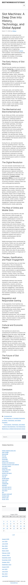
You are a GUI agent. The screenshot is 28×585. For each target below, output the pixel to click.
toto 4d (4, 476)
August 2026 (5, 539)
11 (7, 523)
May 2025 (4, 574)
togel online (5, 461)
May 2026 (5, 546)
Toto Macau (5, 471)
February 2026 (6, 553)
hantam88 (5, 459)
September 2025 (6, 564)
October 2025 (6, 562)
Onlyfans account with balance (10, 464)
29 (21, 528)
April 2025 (5, 576)
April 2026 (5, 548)
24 (3, 528)
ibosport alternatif (7, 494)
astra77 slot (5, 497)
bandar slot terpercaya (8, 462)
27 (14, 528)
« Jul (13, 534)
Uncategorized (8, 416)
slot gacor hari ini (6, 487)
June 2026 (5, 543)
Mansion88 (5, 454)
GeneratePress (14, 582)
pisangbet (4, 468)
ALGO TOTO (5, 499)
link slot (4, 456)
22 (20, 526)
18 (7, 526)
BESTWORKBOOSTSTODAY (13, 2)
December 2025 (6, 557)
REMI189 (4, 485)
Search (4, 506)
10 (3, 523)
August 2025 (5, 567)
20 (14, 526)
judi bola (4, 457)
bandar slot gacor (7, 473)
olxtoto (21, 51)
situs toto (4, 482)
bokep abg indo (6, 469)
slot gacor (4, 475)
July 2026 (4, 541)
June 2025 (5, 571)
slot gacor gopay (6, 466)
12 (10, 523)
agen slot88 (5, 452)
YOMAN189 (5, 483)
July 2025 (4, 569)
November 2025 (6, 560)
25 (7, 528)
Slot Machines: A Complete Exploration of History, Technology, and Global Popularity (13, 420)
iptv (3, 492)
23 (24, 526)
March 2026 (5, 550)
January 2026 (6, 555)
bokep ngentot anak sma (9, 450)
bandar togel (5, 496)
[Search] (24, 437)
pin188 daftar (5, 478)
